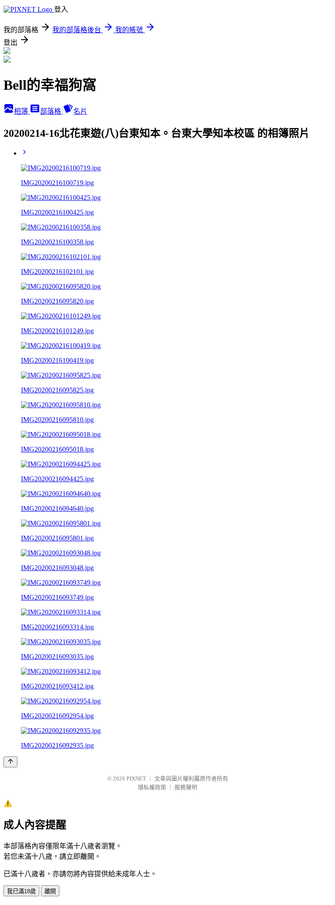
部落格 (51, 111)
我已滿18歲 (21, 891)
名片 (80, 111)
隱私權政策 (152, 787)
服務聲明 (185, 787)
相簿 (22, 111)
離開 (50, 891)
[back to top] (10, 761)
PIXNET (136, 778)
